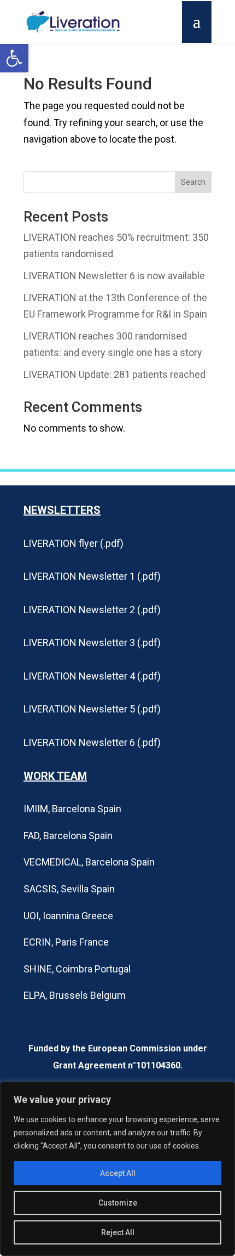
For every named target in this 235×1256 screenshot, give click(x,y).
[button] (14, 58)
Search (193, 182)
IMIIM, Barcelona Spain (72, 808)
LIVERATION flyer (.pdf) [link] (74, 543)
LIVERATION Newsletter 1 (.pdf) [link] (92, 576)
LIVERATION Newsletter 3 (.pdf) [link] (92, 642)
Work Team (55, 776)
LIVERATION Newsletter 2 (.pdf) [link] (92, 609)
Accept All (118, 1173)
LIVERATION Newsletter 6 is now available (114, 275)
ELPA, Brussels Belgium (75, 995)
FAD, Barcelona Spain (68, 835)
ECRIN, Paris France (66, 942)
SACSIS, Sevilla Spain (69, 889)
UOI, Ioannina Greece (68, 915)
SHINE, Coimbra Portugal (77, 969)
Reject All (117, 1232)
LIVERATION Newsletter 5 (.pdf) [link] (92, 709)
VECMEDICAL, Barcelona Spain (89, 862)
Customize (117, 1202)
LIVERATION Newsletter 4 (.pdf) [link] (92, 676)
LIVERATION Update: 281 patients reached (114, 374)
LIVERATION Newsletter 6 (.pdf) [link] (92, 742)
